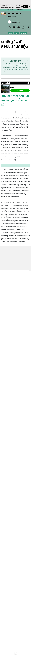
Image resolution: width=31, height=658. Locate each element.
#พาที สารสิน (23, 33)
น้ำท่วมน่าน (13, 87)
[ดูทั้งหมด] (28, 83)
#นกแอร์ (10, 33)
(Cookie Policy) (19, 7)
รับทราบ (25, 6)
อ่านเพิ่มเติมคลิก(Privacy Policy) (7, 7)
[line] (18, 27)
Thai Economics (20, 9)
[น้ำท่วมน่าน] (5, 89)
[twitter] (14, 27)
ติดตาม (21, 90)
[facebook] (9, 27)
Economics (10, 9)
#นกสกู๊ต (16, 33)
